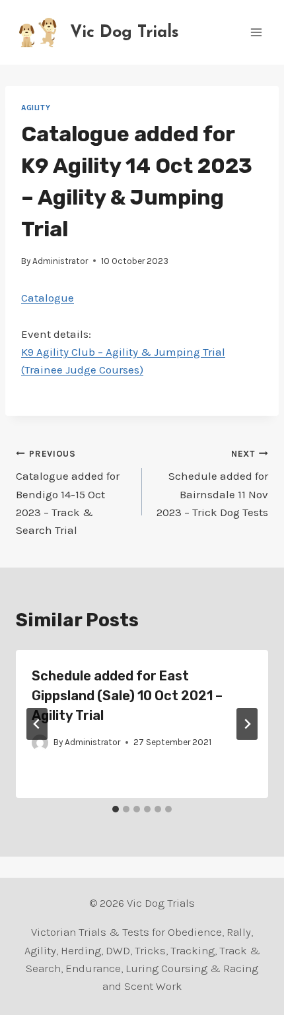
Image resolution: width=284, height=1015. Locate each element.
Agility (35, 107)
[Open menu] (256, 32)
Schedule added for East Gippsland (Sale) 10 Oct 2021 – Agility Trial (127, 695)
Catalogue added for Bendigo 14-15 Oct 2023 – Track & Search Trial (68, 493)
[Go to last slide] (37, 724)
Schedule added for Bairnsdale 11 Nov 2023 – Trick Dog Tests (212, 484)
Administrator (60, 261)
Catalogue (47, 297)
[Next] (247, 724)
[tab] (115, 809)
